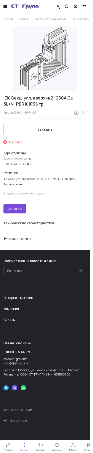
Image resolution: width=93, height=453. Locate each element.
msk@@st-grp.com (16, 363)
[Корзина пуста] (84, 6)
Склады (9, 319)
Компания (11, 308)
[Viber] (14, 387)
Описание (15, 209)
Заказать (45, 129)
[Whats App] (23, 387)
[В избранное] (84, 112)
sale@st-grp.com (15, 359)
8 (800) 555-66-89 (16, 352)
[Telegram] (6, 387)
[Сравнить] (76, 112)
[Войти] (75, 6)
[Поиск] (67, 6)
